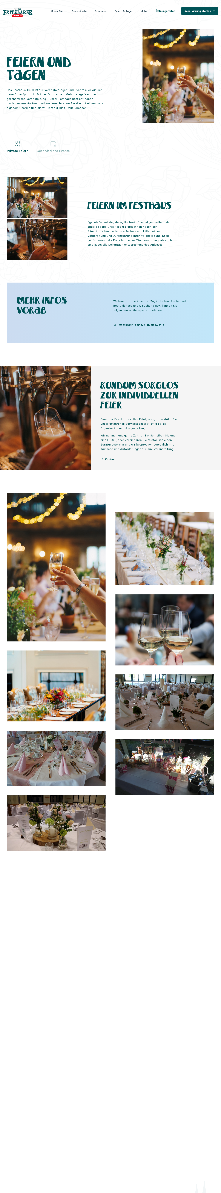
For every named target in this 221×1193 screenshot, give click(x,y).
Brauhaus (100, 11)
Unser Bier (57, 11)
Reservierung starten (197, 11)
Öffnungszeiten (165, 11)
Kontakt (110, 459)
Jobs (144, 11)
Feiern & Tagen (124, 11)
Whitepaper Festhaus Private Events (141, 324)
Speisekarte (79, 11)
